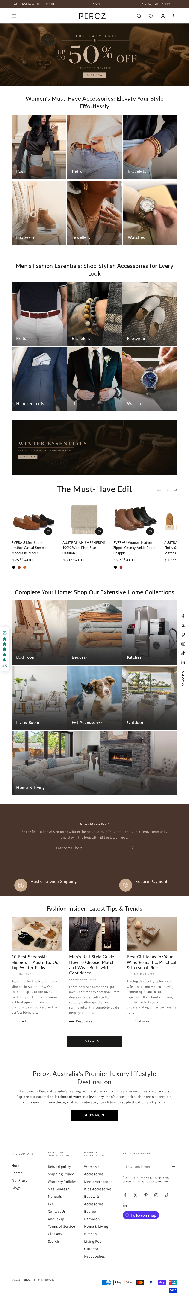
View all (94, 1041)
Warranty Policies (62, 1181)
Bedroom (91, 1211)
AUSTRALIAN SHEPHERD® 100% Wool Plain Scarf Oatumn (84, 548)
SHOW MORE (94, 1115)
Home (16, 1165)
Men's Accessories (99, 1181)
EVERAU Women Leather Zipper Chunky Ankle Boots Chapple (134, 548)
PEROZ (26, 1279)
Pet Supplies (94, 1256)
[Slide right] (172, 490)
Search (17, 1172)
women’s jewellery (88, 1096)
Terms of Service (61, 1226)
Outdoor (91, 1248)
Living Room (94, 1241)
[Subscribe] (133, 848)
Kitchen (90, 1233)
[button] (139, 16)
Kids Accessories (98, 1189)
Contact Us (57, 1211)
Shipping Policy (61, 1174)
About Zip (56, 1219)
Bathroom (92, 1219)
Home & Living (96, 1226)
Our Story (19, 1180)
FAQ (51, 1204)
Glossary (55, 1233)
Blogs (16, 1187)
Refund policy (59, 1166)
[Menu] (14, 16)
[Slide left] (162, 490)
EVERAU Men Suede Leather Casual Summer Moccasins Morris (30, 548)
